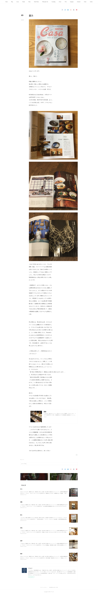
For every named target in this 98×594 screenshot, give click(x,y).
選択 (21, 553)
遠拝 (21, 540)
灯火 (21, 489)
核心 (21, 515)
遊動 (21, 502)
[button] (6, 2)
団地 (21, 527)
